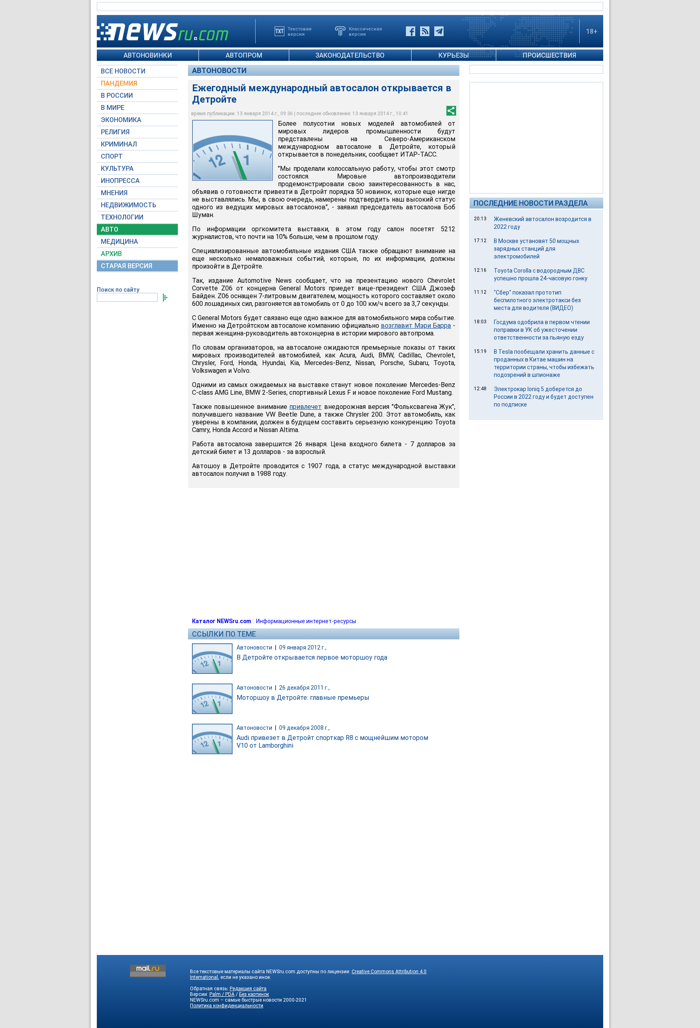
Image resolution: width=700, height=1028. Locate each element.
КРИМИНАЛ (119, 144)
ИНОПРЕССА (120, 181)
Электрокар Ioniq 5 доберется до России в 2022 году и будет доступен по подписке (543, 397)
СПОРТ (112, 156)
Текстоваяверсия (300, 31)
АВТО (109, 229)
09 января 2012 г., (303, 647)
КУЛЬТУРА (117, 168)
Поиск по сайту (118, 289)
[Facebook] (410, 31)
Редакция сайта (248, 988)
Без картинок (254, 994)
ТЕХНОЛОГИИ (122, 217)
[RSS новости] (424, 31)
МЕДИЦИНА (119, 241)
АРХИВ (111, 254)
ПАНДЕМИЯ (119, 83)
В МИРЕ (112, 108)
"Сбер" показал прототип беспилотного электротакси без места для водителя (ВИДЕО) (537, 300)
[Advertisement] (536, 137)
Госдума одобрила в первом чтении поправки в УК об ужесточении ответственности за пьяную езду (542, 330)
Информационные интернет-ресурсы (306, 621)
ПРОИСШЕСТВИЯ (549, 55)
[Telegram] (439, 31)
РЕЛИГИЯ (115, 132)
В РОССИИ (117, 95)
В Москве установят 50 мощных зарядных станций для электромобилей (536, 249)
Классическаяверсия (365, 31)
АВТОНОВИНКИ (148, 55)
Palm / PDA (222, 994)
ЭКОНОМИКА (121, 120)
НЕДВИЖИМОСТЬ (128, 205)
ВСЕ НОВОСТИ (123, 71)
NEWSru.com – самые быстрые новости (236, 1000)
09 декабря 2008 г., (304, 728)
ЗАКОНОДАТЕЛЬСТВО (350, 55)
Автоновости (219, 70)
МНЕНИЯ (114, 193)
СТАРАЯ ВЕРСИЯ (126, 266)
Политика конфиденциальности (226, 1006)
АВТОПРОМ (244, 55)
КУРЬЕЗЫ (453, 55)
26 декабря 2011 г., (304, 687)
